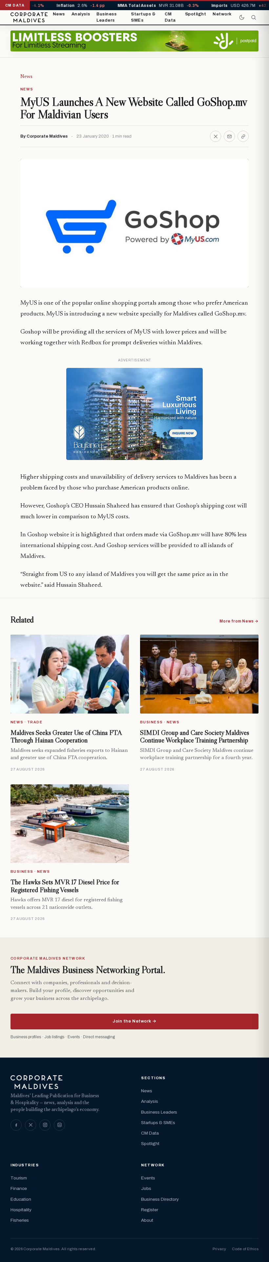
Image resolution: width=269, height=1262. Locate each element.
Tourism (18, 1178)
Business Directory (160, 1199)
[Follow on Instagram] (45, 1125)
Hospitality (20, 1209)
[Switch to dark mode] (242, 17)
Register (149, 1209)
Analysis (81, 14)
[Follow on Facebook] (16, 1125)
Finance (18, 1188)
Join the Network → (134, 1021)
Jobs (146, 1188)
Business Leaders (106, 17)
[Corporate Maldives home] (29, 17)
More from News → (239, 621)
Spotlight (195, 14)
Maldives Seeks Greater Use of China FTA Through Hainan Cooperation (66, 736)
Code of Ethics (245, 1249)
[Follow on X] (30, 1125)
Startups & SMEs (143, 17)
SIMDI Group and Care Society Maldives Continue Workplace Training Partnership (194, 736)
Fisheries (19, 1220)
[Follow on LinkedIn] (59, 1125)
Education (20, 1199)
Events (148, 1178)
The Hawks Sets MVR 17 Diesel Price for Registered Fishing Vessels (64, 886)
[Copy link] (243, 136)
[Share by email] (229, 136)
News (59, 14)
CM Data (170, 17)
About (147, 1220)
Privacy (219, 1249)
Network (222, 14)
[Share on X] (215, 136)
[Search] (254, 17)
